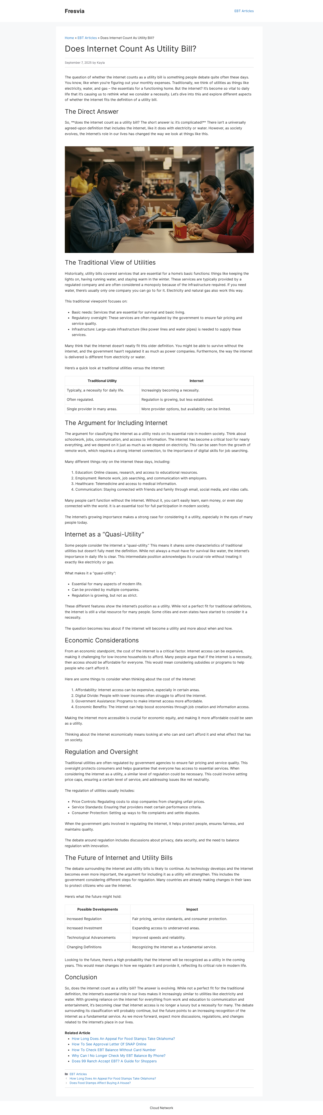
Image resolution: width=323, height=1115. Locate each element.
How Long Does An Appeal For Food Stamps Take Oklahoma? (123, 1038)
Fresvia (75, 11)
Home (69, 38)
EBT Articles (244, 11)
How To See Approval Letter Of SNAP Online (109, 1044)
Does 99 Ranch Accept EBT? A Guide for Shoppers (114, 1061)
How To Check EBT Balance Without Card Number (114, 1050)
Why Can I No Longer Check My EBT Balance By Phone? (118, 1055)
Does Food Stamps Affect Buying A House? (100, 1083)
